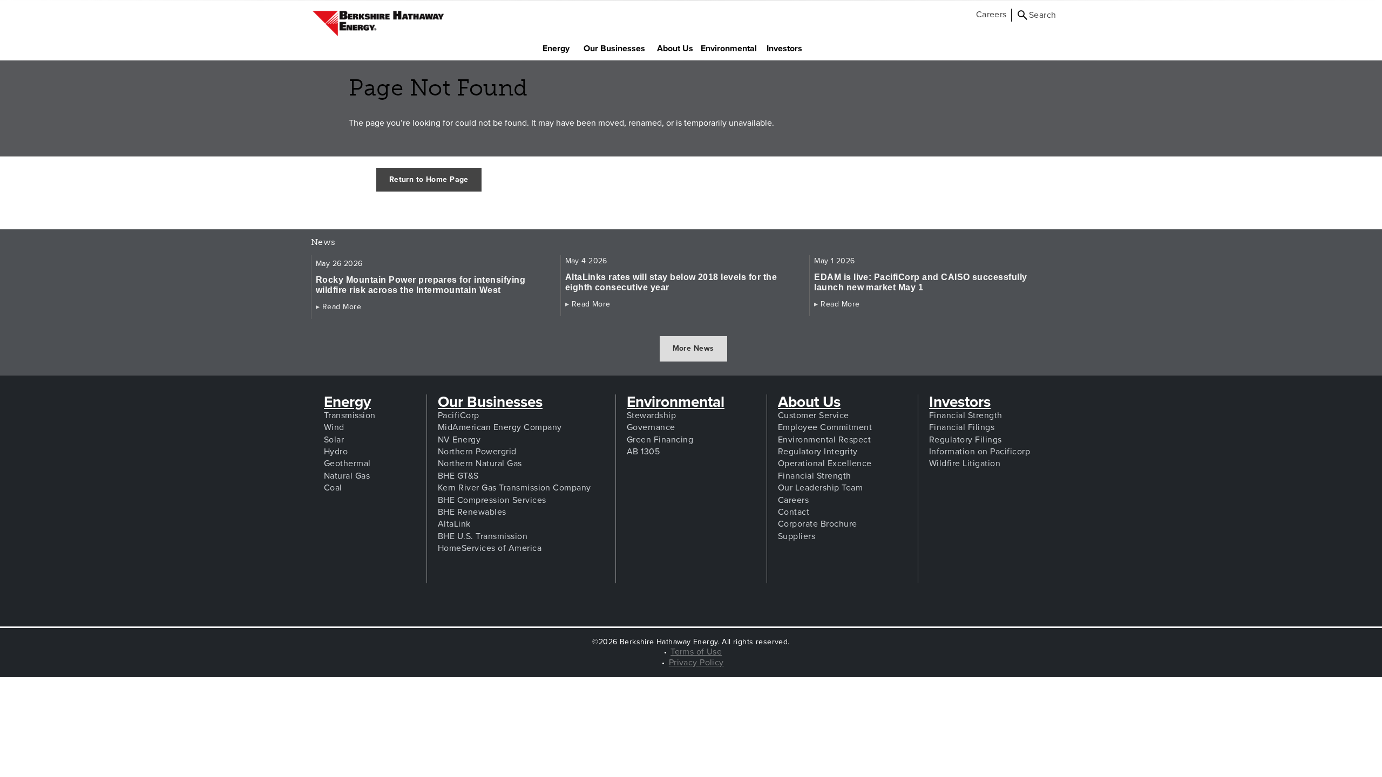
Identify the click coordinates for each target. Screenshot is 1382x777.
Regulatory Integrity (818, 451)
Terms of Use (696, 651)
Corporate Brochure (817, 524)
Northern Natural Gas (480, 463)
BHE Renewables (472, 512)
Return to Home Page (429, 179)
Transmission (350, 415)
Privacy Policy (696, 662)
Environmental (675, 402)
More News (693, 348)
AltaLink (454, 524)
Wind (334, 427)
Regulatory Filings (965, 439)
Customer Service (813, 415)
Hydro (336, 451)
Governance (651, 427)
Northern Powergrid (477, 451)
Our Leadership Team (820, 487)
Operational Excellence (825, 463)
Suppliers (796, 536)
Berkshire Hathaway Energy (378, 23)
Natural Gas (347, 476)
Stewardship (651, 415)
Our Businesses (617, 48)
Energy (560, 48)
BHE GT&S (458, 476)
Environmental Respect (824, 439)
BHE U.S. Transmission (482, 536)
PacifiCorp (458, 415)
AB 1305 (643, 451)
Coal (333, 487)
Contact (793, 512)
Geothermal (347, 463)
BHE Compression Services (492, 500)
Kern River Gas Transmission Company (514, 487)
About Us (678, 48)
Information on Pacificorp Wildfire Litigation (979, 457)
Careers (991, 14)
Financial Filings (961, 427)
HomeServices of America (489, 548)
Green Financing (660, 439)
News (336, 242)
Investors (788, 48)
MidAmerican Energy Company (499, 427)
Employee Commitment (825, 427)
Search (1042, 15)
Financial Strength (814, 476)
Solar (334, 439)
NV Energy (459, 439)
